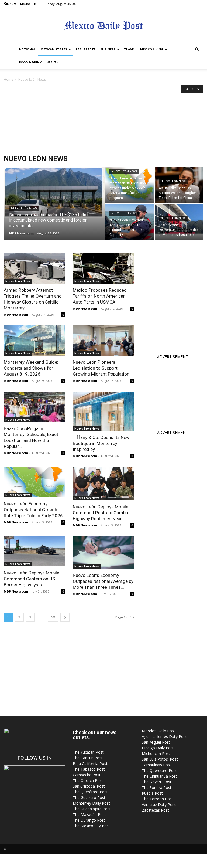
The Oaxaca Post (88, 780)
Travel (129, 49)
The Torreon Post (157, 798)
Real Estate (85, 49)
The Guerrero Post (89, 797)
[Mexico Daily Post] (103, 26)
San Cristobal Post (89, 786)
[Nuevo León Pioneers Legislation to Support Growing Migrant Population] (103, 340)
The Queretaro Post (159, 770)
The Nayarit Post (156, 781)
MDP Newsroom (21, 233)
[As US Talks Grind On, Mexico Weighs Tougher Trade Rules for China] (179, 185)
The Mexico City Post (91, 825)
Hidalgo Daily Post (158, 747)
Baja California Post (90, 763)
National (27, 49)
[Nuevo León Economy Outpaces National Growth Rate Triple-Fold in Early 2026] (34, 482)
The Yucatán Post (88, 752)
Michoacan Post (156, 753)
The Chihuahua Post (159, 776)
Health (52, 62)
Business (107, 49)
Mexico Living (151, 49)
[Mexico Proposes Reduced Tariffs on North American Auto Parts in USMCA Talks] (103, 268)
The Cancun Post (88, 757)
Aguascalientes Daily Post (164, 736)
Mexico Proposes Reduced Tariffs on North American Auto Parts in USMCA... (100, 296)
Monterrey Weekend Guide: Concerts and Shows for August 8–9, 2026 (31, 368)
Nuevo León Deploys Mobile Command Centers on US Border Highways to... (31, 578)
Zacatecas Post (155, 810)
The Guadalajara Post (92, 808)
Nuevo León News (24, 208)
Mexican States (53, 49)
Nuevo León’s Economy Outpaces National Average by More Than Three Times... (103, 581)
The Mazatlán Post (89, 814)
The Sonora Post (156, 787)
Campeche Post (87, 774)
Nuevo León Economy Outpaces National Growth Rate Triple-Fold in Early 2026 (33, 509)
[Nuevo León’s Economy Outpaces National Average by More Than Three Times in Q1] (103, 552)
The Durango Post (89, 820)
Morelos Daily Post (158, 730)
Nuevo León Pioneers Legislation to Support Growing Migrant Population (101, 368)
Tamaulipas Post (156, 764)
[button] (196, 49)
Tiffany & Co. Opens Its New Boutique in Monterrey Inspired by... (101, 443)
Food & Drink (30, 62)
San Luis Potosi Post (160, 759)
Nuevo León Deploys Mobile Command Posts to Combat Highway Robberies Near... (101, 512)
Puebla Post (152, 793)
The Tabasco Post (89, 769)
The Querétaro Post (90, 791)
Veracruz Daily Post (159, 804)
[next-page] (65, 617)
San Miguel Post (156, 742)
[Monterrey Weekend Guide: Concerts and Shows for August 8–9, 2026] (34, 340)
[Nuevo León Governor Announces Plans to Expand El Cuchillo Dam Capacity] (129, 222)
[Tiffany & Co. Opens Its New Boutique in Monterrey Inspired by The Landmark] (103, 411)
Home (8, 79)
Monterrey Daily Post (91, 803)
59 (53, 617)
